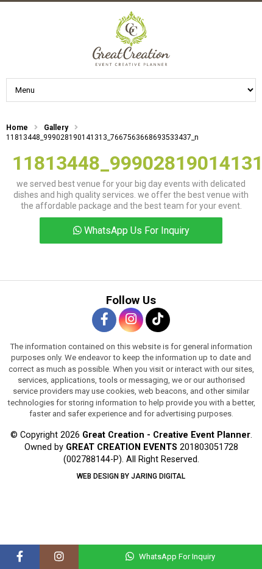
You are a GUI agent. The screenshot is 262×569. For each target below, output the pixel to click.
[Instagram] (59, 557)
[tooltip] (104, 320)
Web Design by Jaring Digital (131, 476)
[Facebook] (20, 557)
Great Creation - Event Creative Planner (131, 38)
